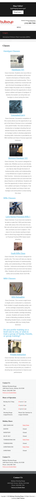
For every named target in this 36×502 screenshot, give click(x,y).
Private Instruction (18, 354)
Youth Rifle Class (18, 253)
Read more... (18, 12)
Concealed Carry (18, 115)
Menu (19, 27)
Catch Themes (20, 498)
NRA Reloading (18, 297)
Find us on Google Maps (9, 392)
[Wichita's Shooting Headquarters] (18, 22)
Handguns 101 (18, 70)
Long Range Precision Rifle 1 (18, 217)
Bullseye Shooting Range (17, 496)
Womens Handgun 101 (18, 158)
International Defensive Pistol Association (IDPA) (16, 37)
